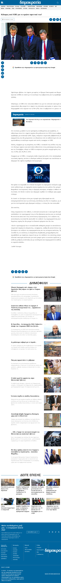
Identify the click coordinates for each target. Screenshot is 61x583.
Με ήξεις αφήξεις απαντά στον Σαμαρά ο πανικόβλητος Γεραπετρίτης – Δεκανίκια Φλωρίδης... (25, 452)
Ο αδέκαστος (40, 554)
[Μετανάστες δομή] (38, 482)
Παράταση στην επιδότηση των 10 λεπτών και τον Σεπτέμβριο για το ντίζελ (36, 510)
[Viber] (57, 19)
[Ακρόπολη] (8, 482)
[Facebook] (50, 19)
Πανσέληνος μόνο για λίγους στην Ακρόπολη (7, 488)
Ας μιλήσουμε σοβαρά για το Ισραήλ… (24, 342)
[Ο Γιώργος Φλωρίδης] (53, 482)
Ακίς (38, 552)
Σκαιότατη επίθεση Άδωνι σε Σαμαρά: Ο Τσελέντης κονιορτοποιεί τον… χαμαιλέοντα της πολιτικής (25, 307)
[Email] (2, 76)
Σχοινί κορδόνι (40, 549)
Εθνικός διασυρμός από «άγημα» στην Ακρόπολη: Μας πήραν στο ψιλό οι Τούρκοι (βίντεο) (25, 289)
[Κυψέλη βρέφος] (23, 482)
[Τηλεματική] (8, 501)
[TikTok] (55, 532)
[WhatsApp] (2, 73)
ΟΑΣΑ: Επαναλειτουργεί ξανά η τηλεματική (7, 508)
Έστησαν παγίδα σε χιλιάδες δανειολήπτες (25, 396)
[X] (54, 19)
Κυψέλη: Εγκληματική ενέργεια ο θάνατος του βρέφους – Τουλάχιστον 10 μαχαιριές (22, 490)
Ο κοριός (39, 547)
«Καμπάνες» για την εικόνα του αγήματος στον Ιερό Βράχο (52, 508)
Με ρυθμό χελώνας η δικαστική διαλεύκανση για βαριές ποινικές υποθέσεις (52, 490)
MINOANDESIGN (55, 574)
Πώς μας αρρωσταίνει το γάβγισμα (22, 360)
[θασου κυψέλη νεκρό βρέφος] (23, 501)
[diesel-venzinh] (38, 501)
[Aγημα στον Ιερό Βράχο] (53, 501)
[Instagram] (52, 532)
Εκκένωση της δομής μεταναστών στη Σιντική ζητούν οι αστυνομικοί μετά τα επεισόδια (37, 490)
